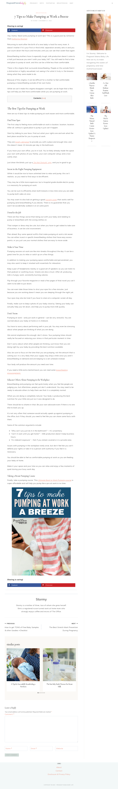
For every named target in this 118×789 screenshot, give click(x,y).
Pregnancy (34, 3)
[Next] (74, 669)
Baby (71, 3)
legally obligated (22, 142)
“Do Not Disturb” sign (42, 162)
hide (43, 98)
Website (59, 748)
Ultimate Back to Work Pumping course (54, 480)
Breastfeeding (62, 3)
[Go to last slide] (9, 669)
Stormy (35, 20)
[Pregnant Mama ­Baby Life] (16, 3)
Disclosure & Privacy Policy (59, 774)
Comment (9, 714)
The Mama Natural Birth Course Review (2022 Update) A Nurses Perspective (91, 128)
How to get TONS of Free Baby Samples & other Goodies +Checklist (22, 627)
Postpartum (50, 3)
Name (9, 748)
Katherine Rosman (19, 39)
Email (34, 748)
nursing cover (51, 199)
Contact (59, 771)
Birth (42, 3)
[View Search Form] (112, 3)
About (59, 767)
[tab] (39, 692)
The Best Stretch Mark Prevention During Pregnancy (63, 627)
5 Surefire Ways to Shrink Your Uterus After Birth (92, 90)
